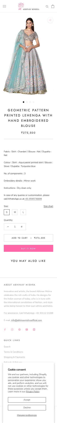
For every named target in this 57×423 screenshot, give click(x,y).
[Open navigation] (4, 6)
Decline (27, 407)
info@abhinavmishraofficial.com (26, 320)
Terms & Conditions (13, 351)
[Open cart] (52, 6)
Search (7, 346)
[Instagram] (12, 329)
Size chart (48, 206)
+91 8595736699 (33, 198)
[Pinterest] (19, 329)
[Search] (47, 6)
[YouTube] (27, 329)
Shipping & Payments (14, 357)
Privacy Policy (32, 391)
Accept (27, 399)
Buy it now (28, 248)
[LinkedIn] (34, 329)
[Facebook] (5, 329)
